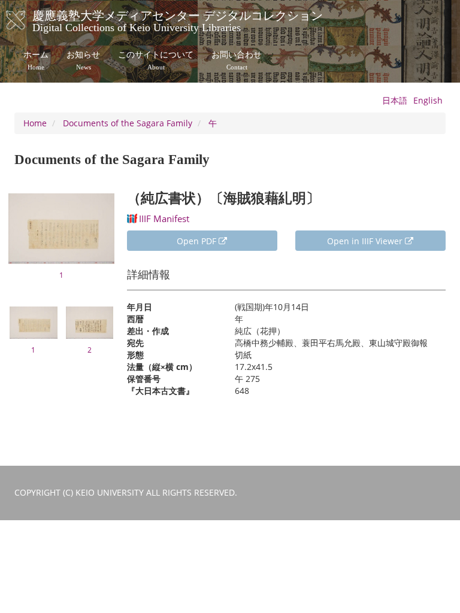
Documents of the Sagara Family (127, 123)
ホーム (36, 60)
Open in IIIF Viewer (366, 241)
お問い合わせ (236, 60)
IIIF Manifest (164, 218)
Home (35, 123)
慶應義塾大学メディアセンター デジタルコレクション (177, 20)
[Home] (27, 20)
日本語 (394, 100)
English (428, 100)
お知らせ (83, 60)
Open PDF (198, 241)
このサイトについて (155, 60)
